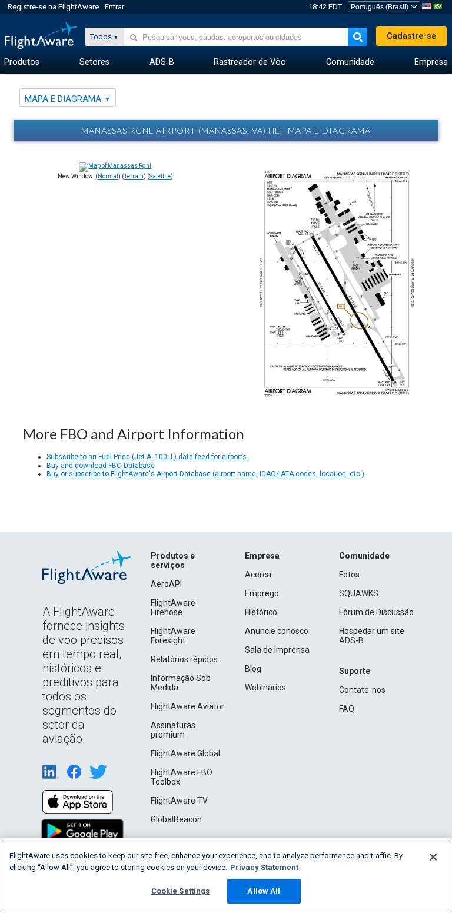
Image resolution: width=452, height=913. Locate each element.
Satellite (160, 176)
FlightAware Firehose (173, 607)
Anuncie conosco (276, 631)
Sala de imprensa (277, 650)
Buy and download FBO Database (100, 466)
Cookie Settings (180, 891)
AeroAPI (166, 584)
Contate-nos (362, 690)
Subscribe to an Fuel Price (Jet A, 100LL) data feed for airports (146, 457)
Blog (253, 668)
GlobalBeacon (176, 819)
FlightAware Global (185, 753)
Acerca (258, 574)
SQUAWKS (358, 593)
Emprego (262, 593)
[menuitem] (22, 62)
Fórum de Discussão (376, 612)
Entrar (114, 6)
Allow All (263, 891)
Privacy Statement (264, 867)
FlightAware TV (179, 800)
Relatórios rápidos (184, 659)
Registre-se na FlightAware (53, 6)
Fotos (349, 574)
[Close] (433, 857)
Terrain (134, 176)
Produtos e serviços (173, 560)
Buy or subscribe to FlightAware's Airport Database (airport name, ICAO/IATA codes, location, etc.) (205, 474)
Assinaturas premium (173, 730)
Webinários (265, 687)
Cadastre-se (411, 36)
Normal (108, 176)
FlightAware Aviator (187, 706)
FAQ (346, 708)
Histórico (261, 612)
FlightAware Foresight (173, 635)
